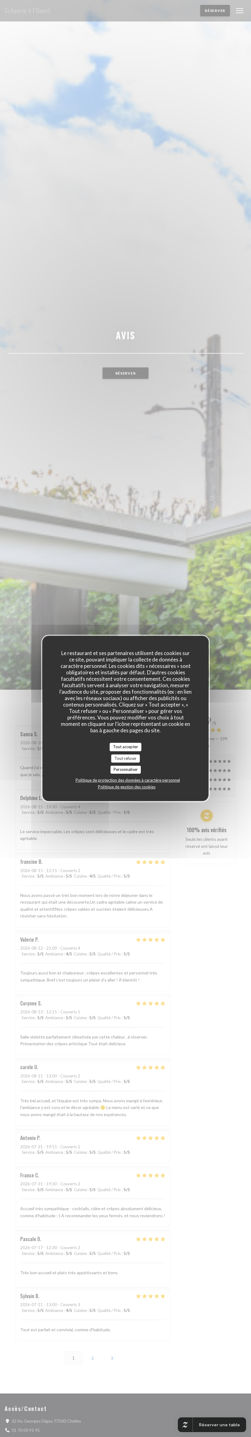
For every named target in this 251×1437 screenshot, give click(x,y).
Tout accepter (125, 746)
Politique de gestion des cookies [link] (126, 786)
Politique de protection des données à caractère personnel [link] (128, 780)
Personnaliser (126, 769)
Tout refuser (125, 758)
